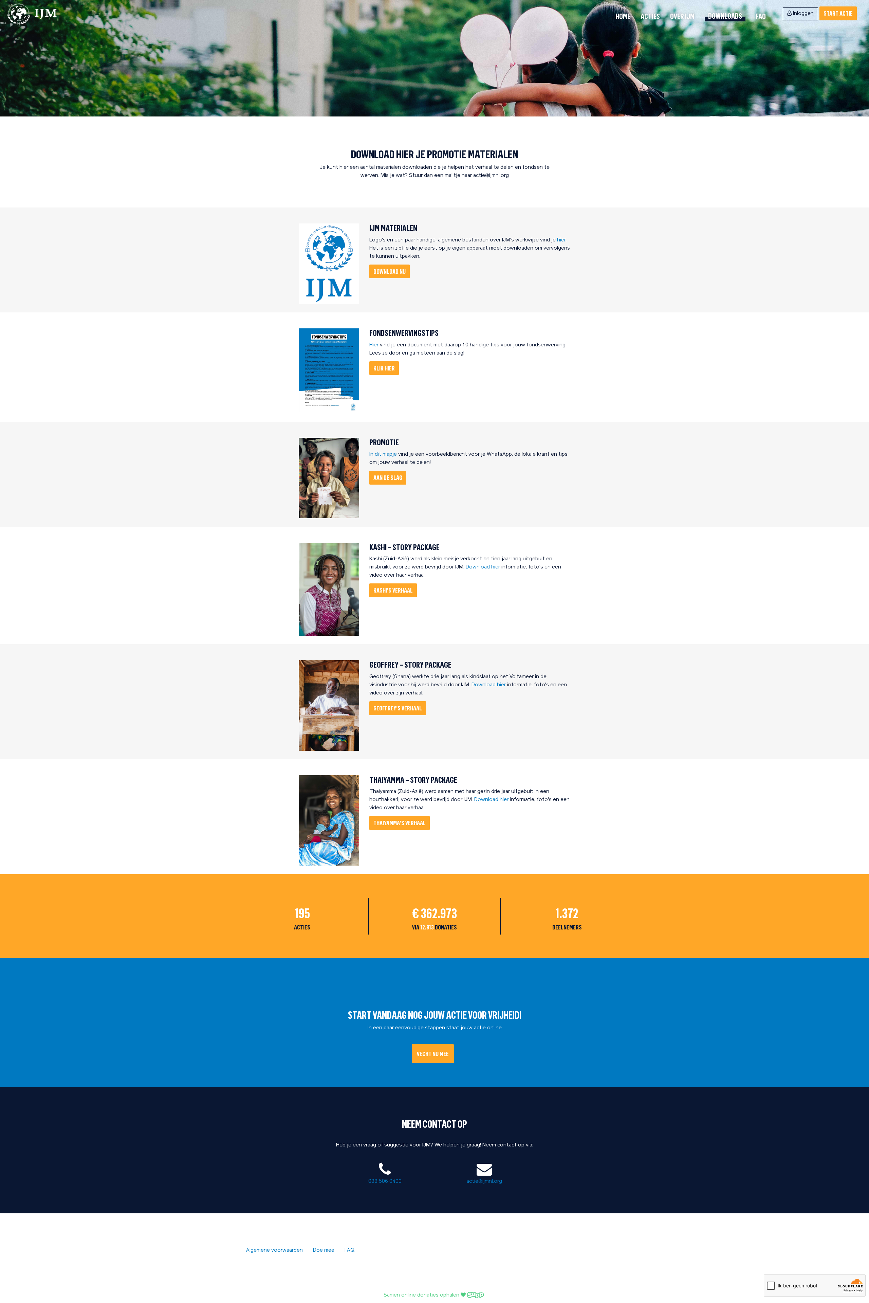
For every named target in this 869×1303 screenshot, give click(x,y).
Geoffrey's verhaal (397, 708)
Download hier (483, 567)
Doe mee (323, 1250)
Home (622, 16)
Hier (374, 345)
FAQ (761, 16)
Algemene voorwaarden (274, 1250)
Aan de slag (387, 477)
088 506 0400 (385, 1181)
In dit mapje (383, 454)
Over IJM (682, 16)
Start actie (838, 13)
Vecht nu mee (433, 1053)
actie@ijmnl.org (484, 1181)
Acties (650, 16)
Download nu (389, 271)
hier (561, 240)
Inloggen (803, 13)
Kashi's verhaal (393, 590)
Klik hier (384, 368)
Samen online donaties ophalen (422, 1295)
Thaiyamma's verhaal (399, 823)
